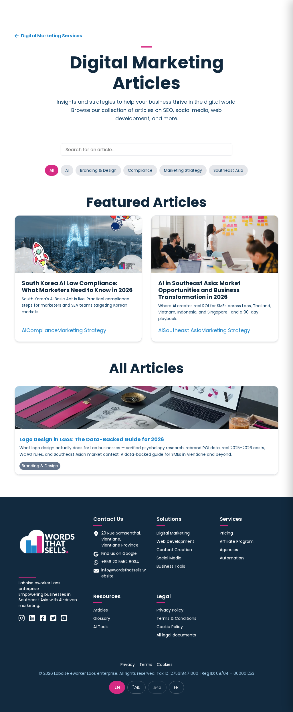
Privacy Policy (170, 610)
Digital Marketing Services (51, 35)
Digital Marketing (173, 533)
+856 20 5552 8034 (120, 562)
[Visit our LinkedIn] (32, 618)
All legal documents (176, 635)
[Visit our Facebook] (43, 618)
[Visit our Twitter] (53, 618)
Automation (232, 558)
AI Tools (100, 627)
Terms (145, 664)
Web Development (175, 541)
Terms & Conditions (176, 618)
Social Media (169, 558)
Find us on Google (119, 553)
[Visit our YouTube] (64, 618)
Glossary (101, 618)
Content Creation (174, 550)
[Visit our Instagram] (22, 618)
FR (176, 687)
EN (117, 687)
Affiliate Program (237, 541)
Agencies (229, 550)
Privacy (127, 664)
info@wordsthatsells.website (123, 573)
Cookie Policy (170, 627)
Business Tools (171, 566)
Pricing (226, 533)
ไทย (136, 687)
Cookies (165, 664)
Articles (100, 610)
